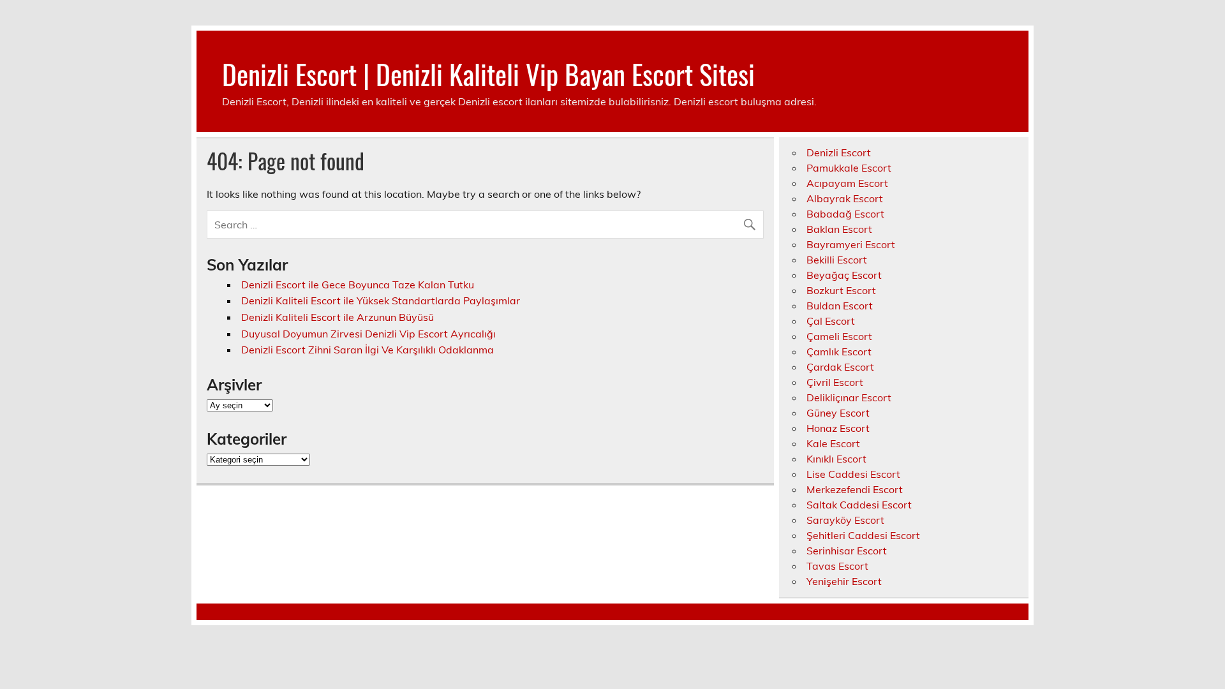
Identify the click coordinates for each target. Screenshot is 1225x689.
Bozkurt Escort (841, 290)
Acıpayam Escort (847, 183)
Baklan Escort (839, 229)
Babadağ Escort (845, 213)
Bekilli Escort (836, 259)
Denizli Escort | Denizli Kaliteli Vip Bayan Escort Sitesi (488, 73)
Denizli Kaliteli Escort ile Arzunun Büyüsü (337, 317)
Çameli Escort (839, 336)
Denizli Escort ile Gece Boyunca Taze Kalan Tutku (357, 284)
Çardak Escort (840, 366)
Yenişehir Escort (844, 581)
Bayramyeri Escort (850, 244)
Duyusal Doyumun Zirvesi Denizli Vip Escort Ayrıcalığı (368, 333)
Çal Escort (830, 321)
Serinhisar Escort (846, 550)
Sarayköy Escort (845, 520)
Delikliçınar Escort (848, 397)
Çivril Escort (834, 382)
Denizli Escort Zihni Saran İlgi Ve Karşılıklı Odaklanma (367, 349)
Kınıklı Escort (836, 458)
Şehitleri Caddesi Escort (863, 535)
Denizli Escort (838, 152)
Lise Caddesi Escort (853, 474)
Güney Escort (838, 412)
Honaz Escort (838, 428)
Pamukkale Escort (848, 167)
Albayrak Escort (844, 198)
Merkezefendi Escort (854, 489)
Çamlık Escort (839, 351)
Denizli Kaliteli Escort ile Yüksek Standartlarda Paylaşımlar (380, 300)
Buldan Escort (839, 305)
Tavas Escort (837, 565)
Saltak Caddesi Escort (859, 504)
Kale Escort (833, 443)
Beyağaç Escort (844, 275)
